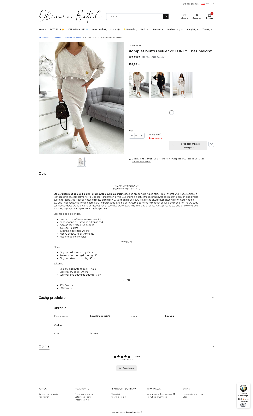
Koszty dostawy (118, 397)
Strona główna (44, 37)
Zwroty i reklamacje (48, 394)
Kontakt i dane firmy (193, 394)
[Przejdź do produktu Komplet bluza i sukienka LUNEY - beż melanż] (139, 85)
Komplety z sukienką (73, 37)
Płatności (115, 394)
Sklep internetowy (125, 412)
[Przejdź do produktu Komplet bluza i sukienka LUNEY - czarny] (161, 85)
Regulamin (44, 397)
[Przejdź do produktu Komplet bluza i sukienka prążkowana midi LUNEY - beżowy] (182, 85)
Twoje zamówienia (84, 394)
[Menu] (248, 385)
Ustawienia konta (83, 397)
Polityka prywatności (157, 397)
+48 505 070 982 (191, 4)
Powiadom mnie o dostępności (190, 145)
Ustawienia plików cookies (160, 394)
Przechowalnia (82, 399)
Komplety (57, 37)
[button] (166, 16)
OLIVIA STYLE (135, 45)
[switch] (243, 405)
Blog (185, 397)
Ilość (131, 130)
